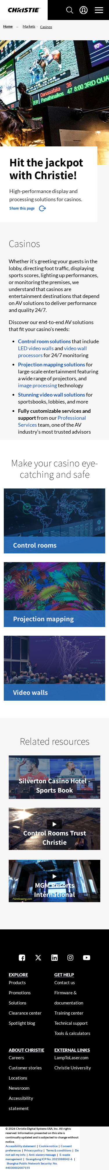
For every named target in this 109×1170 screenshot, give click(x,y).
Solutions (17, 1002)
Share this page (22, 208)
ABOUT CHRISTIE (26, 1050)
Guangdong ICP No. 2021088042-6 (49, 1159)
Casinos (46, 27)
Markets (29, 26)
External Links (72, 1050)
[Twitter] (38, 958)
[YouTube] (86, 958)
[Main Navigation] (99, 10)
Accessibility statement (21, 1146)
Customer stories (25, 1067)
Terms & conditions (58, 1150)
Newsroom (19, 1088)
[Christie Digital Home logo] (24, 10)
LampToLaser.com (71, 1057)
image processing (37, 385)
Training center (68, 1012)
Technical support (71, 1023)
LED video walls (36, 348)
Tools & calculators (72, 1033)
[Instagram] (70, 958)
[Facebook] (22, 958)
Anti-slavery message (42, 1154)
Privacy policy (33, 1150)
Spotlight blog (22, 1023)
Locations (18, 1077)
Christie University (72, 1067)
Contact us (64, 982)
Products (17, 982)
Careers (16, 1057)
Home (7, 26)
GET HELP (64, 974)
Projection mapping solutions (51, 364)
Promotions (20, 992)
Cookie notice (48, 1146)
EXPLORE (18, 974)
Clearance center (25, 1012)
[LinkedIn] (54, 958)
